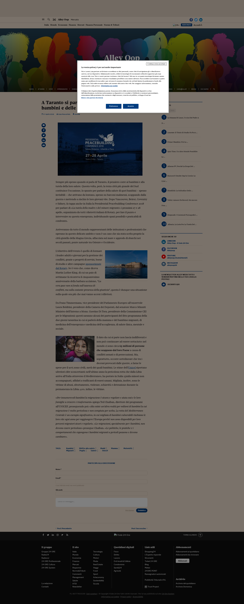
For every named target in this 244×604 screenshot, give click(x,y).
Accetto (131, 106)
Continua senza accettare (156, 64)
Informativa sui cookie (109, 86)
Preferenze (113, 106)
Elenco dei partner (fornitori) (92, 98)
